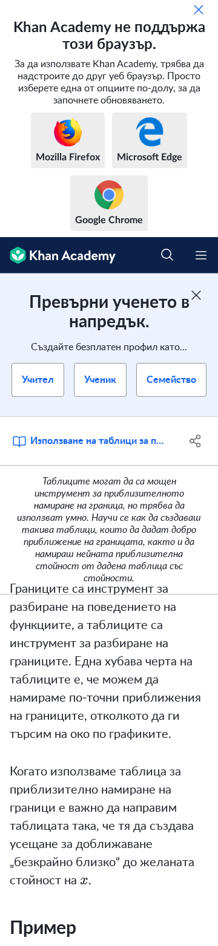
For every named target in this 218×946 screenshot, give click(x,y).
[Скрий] (198, 9)
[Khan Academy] (58, 255)
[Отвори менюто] (201, 255)
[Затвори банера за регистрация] (196, 295)
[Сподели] (195, 441)
